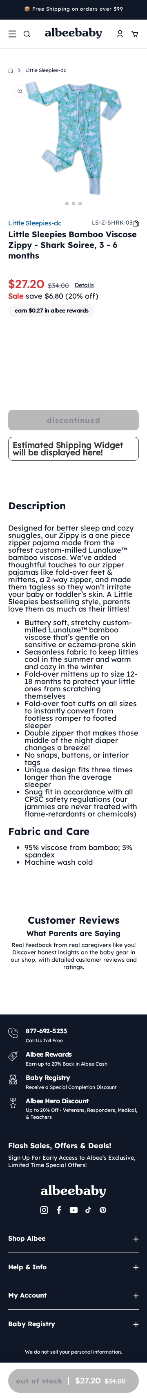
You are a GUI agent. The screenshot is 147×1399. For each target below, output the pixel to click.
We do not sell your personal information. (73, 1352)
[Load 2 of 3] (73, 203)
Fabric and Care (48, 831)
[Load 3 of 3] (80, 203)
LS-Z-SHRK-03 (112, 222)
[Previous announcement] (11, 10)
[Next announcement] (136, 10)
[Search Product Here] (27, 34)
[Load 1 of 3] (67, 203)
